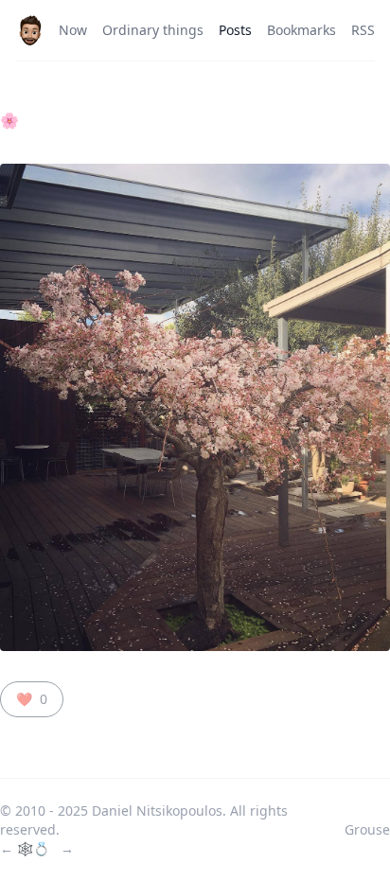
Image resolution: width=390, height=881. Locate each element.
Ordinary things (153, 30)
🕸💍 (35, 848)
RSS (363, 30)
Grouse (367, 829)
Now (73, 30)
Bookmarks (301, 30)
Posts (235, 30)
